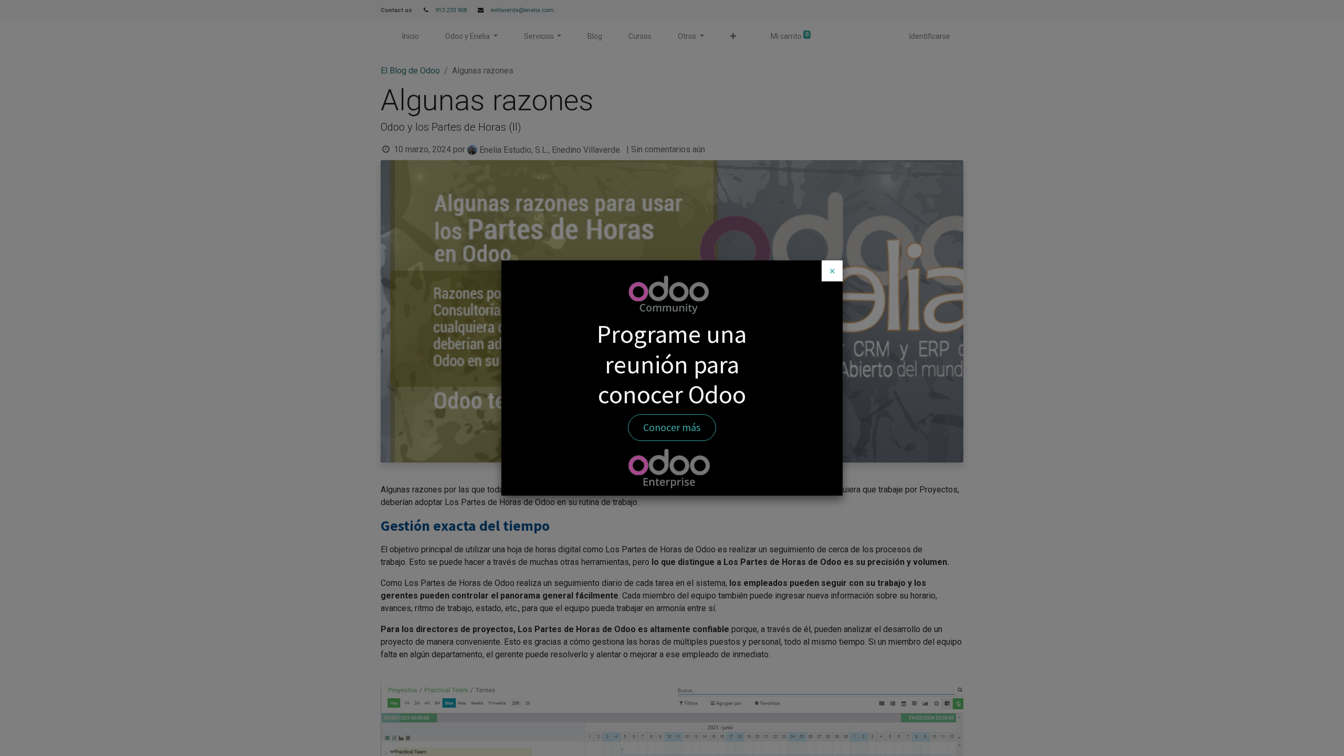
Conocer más (671, 427)
